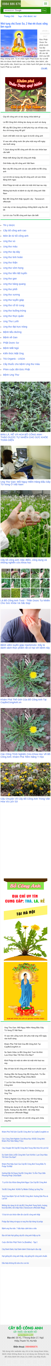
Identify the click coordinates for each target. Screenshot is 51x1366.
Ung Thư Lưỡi (11, 321)
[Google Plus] (22, 1361)
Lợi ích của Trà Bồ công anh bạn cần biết (20, 215)
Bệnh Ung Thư (11, 374)
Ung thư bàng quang (14, 284)
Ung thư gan (10, 278)
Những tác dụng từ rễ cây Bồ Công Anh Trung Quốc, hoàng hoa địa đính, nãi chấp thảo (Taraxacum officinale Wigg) (24, 1110)
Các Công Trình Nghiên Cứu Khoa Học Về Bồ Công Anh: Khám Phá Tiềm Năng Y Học (25, 755)
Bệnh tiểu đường (12, 332)
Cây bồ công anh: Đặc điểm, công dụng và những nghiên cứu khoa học (24, 561)
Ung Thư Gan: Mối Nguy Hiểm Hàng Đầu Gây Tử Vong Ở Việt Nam (25, 483)
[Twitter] (15, 1361)
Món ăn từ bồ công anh (15, 235)
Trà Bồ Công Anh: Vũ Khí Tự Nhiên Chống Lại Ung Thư (22, 1189)
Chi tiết (44, 68)
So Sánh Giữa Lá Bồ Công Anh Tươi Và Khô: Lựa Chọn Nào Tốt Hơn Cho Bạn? (25, 1156)
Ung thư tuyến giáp (13, 300)
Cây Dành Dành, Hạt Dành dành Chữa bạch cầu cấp (21, 1249)
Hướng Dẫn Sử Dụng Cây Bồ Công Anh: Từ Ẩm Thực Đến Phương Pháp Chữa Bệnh (24, 1174)
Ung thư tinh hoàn (13, 257)
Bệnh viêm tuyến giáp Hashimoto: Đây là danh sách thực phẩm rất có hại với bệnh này (25, 646)
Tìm (44, 10)
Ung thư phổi (10, 289)
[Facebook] (9, 1361)
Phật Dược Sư (11, 342)
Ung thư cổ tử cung (13, 305)
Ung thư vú (9, 241)
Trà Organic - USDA (14, 358)
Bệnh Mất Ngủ (11, 348)
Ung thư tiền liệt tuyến (15, 273)
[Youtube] (28, 1361)
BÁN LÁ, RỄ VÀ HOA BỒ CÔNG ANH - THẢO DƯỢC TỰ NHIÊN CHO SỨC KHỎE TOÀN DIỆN (24, 437)
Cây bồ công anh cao (14, 230)
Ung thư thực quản (13, 316)
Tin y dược (9, 225)
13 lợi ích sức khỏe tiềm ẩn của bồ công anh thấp (21, 1214)
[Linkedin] (35, 1361)
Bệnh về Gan (10, 337)
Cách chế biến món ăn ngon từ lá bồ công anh (23, 136)
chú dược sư (29, 16)
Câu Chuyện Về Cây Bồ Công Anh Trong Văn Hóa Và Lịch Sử (25, 800)
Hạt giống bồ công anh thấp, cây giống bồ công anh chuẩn (24, 1256)
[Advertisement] (25, 1295)
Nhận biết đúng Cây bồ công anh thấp (19, 158)
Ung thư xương (11, 294)
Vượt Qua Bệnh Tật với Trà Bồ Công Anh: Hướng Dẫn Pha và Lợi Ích (25, 1197)
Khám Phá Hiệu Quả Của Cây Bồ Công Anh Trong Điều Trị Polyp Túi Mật (24, 1165)
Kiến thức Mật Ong (13, 353)
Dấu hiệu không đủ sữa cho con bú (15, 1263)
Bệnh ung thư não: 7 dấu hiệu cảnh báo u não (19, 1228)
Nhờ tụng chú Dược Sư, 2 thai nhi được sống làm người (24, 25)
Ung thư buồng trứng (14, 310)
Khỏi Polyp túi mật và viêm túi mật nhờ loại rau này (25, 185)
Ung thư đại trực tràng (15, 326)
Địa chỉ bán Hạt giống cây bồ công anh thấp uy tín (21, 1235)
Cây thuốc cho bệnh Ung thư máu (21, 364)
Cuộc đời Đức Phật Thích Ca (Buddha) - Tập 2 (19, 1242)
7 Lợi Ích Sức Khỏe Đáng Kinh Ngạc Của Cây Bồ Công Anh (24, 1182)
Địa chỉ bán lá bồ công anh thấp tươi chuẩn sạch (25, 1069)
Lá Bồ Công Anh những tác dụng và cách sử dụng (24, 122)
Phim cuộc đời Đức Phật (16, 369)
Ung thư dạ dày (11, 252)
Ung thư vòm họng (13, 268)
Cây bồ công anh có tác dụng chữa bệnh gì (21, 117)
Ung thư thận (10, 262)
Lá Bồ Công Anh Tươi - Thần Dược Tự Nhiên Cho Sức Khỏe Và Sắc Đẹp (25, 602)
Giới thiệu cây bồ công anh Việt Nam (19, 163)
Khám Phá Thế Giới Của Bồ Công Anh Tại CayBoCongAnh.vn (24, 701)
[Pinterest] (41, 1361)
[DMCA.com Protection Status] (25, 1334)
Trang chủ (9, 16)
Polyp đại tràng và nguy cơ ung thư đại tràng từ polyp (22, 1221)
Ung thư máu (10, 246)
